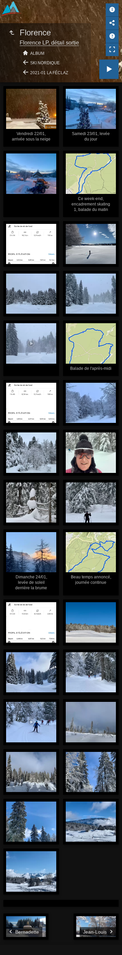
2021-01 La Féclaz (49, 72)
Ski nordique (45, 63)
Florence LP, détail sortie (49, 43)
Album (37, 53)
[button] (13, 941)
